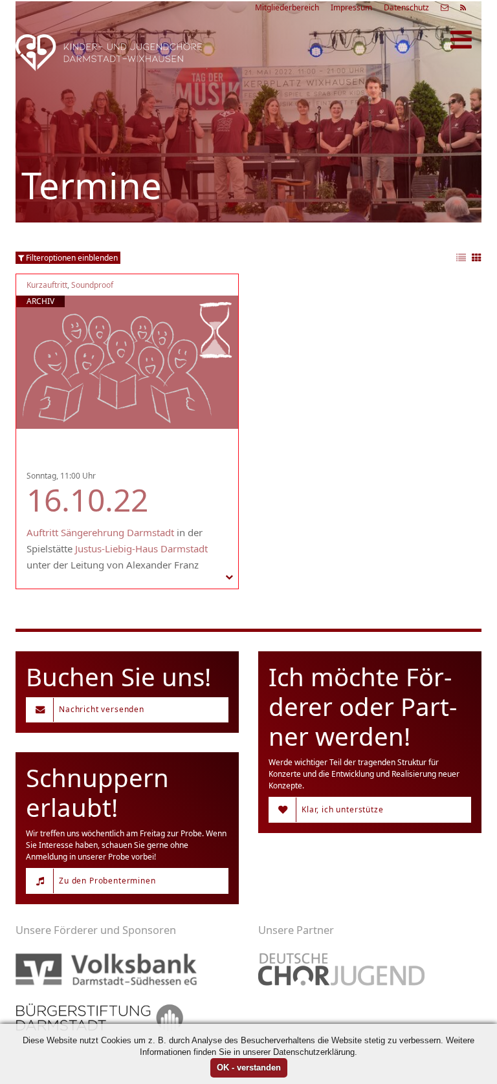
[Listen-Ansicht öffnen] (461, 258)
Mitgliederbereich (287, 7)
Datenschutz (406, 7)
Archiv (40, 301)
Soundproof (92, 284)
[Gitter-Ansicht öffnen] (476, 258)
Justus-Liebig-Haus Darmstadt (141, 548)
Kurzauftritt (47, 284)
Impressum (351, 7)
